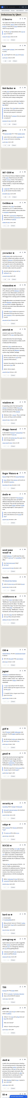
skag (16, 438)
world (7, 178)
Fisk (5, 925)
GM (3, 662)
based (10, 311)
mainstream (11, 763)
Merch (13, 40)
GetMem (4, 222)
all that (12, 438)
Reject (14, 680)
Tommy (9, 180)
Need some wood (10, 563)
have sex (14, 435)
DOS (8, 1082)
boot (17, 1080)
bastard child (8, 134)
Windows (16, 291)
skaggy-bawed (5, 443)
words (8, 945)
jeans (22, 55)
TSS (3, 999)
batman (10, 260)
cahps (3, 836)
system (14, 1067)
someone (14, 116)
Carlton (23, 923)
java (3, 142)
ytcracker (4, 276)
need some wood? (6, 568)
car (7, 675)
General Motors (6, 654)
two (9, 864)
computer (6, 212)
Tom (7, 617)
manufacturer (18, 654)
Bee (11, 608)
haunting (11, 482)
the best (8, 732)
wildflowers (4, 620)
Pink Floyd (21, 477)
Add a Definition (20, 10)
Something (5, 807)
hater (8, 266)
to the (15, 952)
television (21, 994)
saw (7, 686)
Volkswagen (18, 732)
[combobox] (13, 7)
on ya (17, 833)
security (4, 815)
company (12, 49)
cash (16, 357)
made (20, 438)
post (8, 947)
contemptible (7, 920)
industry (21, 659)
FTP (3, 855)
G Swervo (4, 36)
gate (3, 1029)
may (6, 948)
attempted (10, 879)
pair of (17, 55)
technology (16, 994)
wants (23, 134)
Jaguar (14, 415)
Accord (22, 584)
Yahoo (10, 765)
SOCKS (3, 884)
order (6, 770)
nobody (19, 134)
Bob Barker (4, 121)
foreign (13, 807)
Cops (4, 830)
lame (7, 741)
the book (12, 433)
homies (4, 26)
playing (15, 480)
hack (16, 879)
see (10, 32)
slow (6, 139)
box (15, 271)
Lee (3, 58)
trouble (22, 505)
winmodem (4, 320)
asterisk (4, 372)
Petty (10, 600)
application (19, 137)
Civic (18, 741)
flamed (14, 954)
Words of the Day (5, 10)
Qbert (9, 121)
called (5, 189)
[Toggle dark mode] (25, 7)
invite (16, 770)
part (15, 1069)
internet (4, 408)
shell (3, 1085)
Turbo (12, 206)
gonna (7, 833)
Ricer (11, 581)
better (13, 739)
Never (15, 26)
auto (18, 659)
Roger (5, 480)
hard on (4, 930)
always (12, 25)
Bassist (4, 477)
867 (9, 189)
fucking (8, 256)
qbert (9, 36)
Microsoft (19, 408)
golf (3, 744)
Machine (14, 581)
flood (18, 1017)
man (22, 32)
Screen (13, 991)
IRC (14, 1012)
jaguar (3, 698)
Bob (3, 105)
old (8, 91)
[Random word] (19, 7)
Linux (5, 304)
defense (14, 219)
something (18, 558)
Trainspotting (18, 433)
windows (4, 420)
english (14, 505)
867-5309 (4, 194)
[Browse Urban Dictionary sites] (3, 7)
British (5, 675)
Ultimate (7, 581)
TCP (15, 849)
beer (5, 516)
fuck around (19, 768)
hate (20, 103)
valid (20, 1073)
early (11, 761)
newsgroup (4, 957)
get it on (11, 558)
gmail (3, 773)
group (17, 477)
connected (6, 881)
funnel (19, 514)
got (5, 191)
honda (3, 587)
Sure (7, 565)
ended (5, 954)
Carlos (9, 584)
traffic (18, 849)
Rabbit (13, 734)
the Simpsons (19, 498)
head (12, 925)
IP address (8, 1014)
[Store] (23, 7)
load (12, 1017)
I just (5, 55)
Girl (5, 565)
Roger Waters (5, 485)
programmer (13, 216)
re (8, 357)
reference (9, 556)
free (11, 695)
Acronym (4, 991)
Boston (15, 828)
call (10, 833)
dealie (3, 519)
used (10, 1012)
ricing (12, 584)
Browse (13, 10)
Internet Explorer (13, 810)
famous (5, 49)
